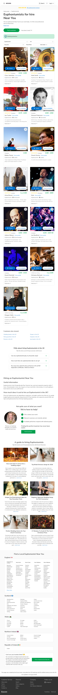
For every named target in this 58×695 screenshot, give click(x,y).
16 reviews (40, 193)
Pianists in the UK (8, 339)
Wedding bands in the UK (10, 334)
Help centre (4, 682)
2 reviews (40, 73)
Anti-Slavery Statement (36, 686)
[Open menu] (4, 3)
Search (42, 3)
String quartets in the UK (10, 337)
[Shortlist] (47, 3)
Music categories (20, 684)
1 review (13, 193)
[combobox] (16, 41)
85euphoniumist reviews (33, 8)
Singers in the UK (34, 334)
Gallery (17, 686)
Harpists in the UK (34, 337)
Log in (50, 3)
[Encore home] (8, 3)
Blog (17, 688)
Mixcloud (53, 692)
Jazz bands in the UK (35, 339)
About (31, 682)
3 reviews (13, 113)
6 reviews (13, 73)
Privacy (3, 686)
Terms (3, 684)
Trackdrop (47, 692)
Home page (6, 11)
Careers (32, 684)
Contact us (4, 688)
